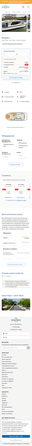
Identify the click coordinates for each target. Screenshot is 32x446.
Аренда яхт (7, 12)
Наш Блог (4, 383)
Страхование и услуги (8, 366)
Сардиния (5, 403)
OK (28, 348)
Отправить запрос (17, 77)
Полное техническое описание (15, 127)
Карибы (4, 400)
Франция (4, 405)
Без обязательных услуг (11, 73)
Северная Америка (16, 12)
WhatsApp (17, 327)
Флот (3, 409)
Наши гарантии (6, 359)
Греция (4, 394)
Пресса (4, 370)
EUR (6, 333)
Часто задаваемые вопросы (10, 368)
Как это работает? (7, 357)
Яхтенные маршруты (8, 411)
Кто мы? (4, 355)
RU (6, 337)
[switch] (16, 82)
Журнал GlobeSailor (7, 372)
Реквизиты (5, 377)
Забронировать (8, 197)
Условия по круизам (8, 379)
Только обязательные (16, 440)
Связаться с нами (17, 329)
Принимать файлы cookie (16, 436)
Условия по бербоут (7, 381)
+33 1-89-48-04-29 (17, 324)
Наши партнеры (6, 361)
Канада (24, 12)
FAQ (3, 385)
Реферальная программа (9, 363)
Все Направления (7, 407)
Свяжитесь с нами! (21, 200)
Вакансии (4, 374)
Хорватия (4, 396)
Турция (4, 398)
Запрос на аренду (7, 413)
